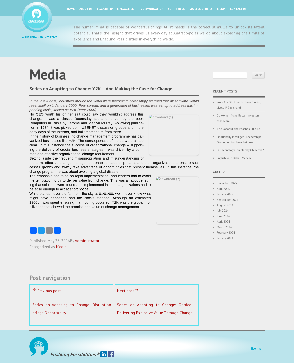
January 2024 (225, 238)
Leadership (105, 9)
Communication (152, 9)
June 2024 (223, 216)
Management (126, 9)
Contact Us (238, 9)
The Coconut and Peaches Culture (238, 129)
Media (221, 9)
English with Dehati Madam (234, 158)
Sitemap (256, 348)
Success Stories (201, 9)
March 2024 (224, 227)
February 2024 (226, 232)
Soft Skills (176, 9)
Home (71, 9)
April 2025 (223, 189)
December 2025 (227, 183)
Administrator (87, 240)
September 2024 (227, 200)
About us (85, 9)
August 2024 (225, 205)
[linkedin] (103, 354)
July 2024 (222, 210)
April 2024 (223, 221)
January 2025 (225, 194)
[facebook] (111, 354)
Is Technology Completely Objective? (240, 150)
